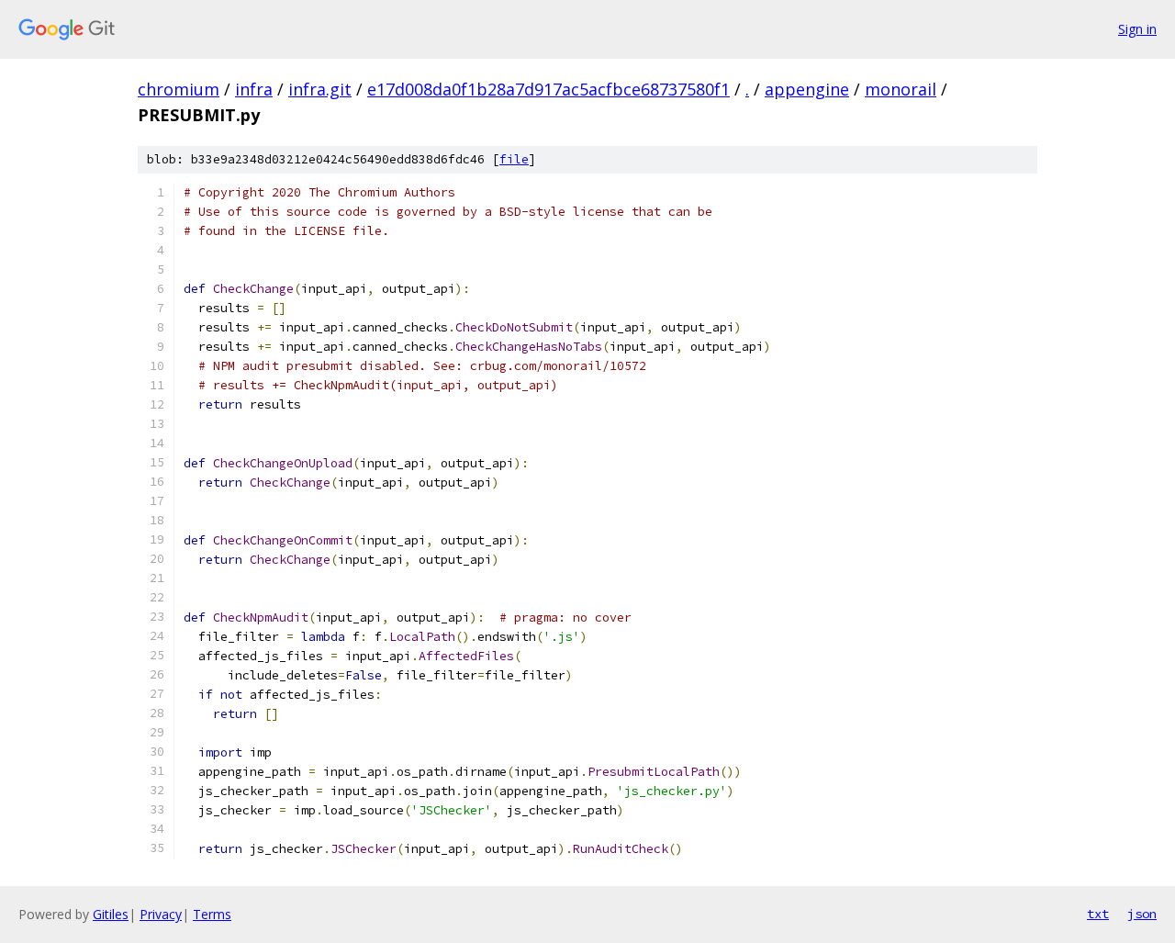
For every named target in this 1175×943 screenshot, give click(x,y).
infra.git (320, 89)
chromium (178, 89)
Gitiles (111, 914)
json (1142, 913)
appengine (807, 89)
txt (1098, 913)
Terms (212, 914)
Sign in (1137, 29)
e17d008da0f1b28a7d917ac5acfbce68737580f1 (548, 89)
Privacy (161, 914)
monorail (900, 89)
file (514, 159)
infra (254, 89)
